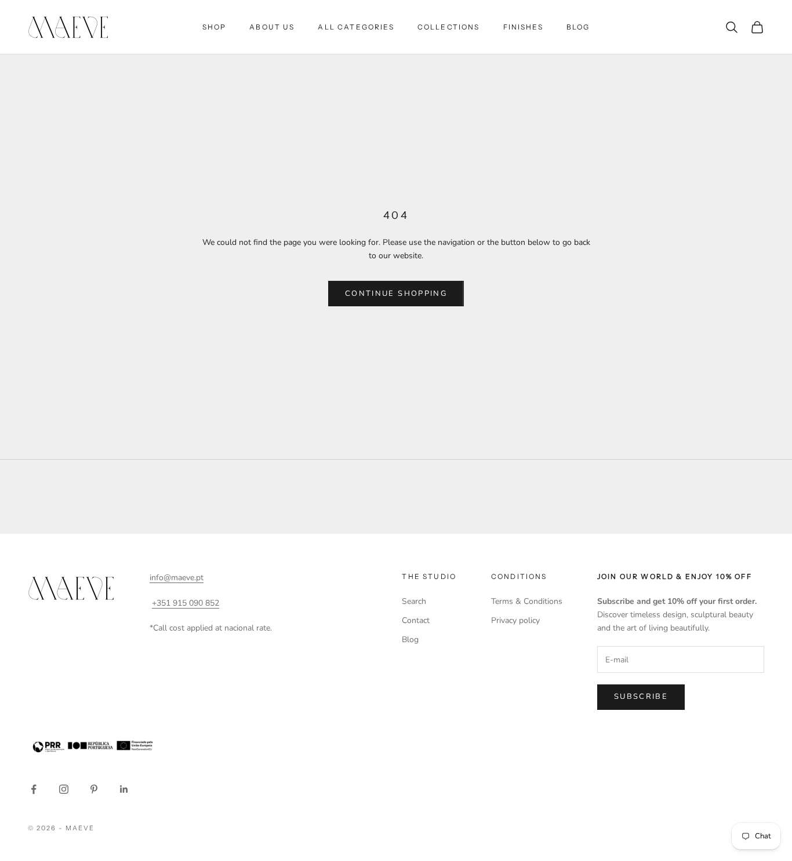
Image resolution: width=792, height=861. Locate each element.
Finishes (523, 27)
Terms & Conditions (526, 601)
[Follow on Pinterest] (94, 789)
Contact (416, 620)
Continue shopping (396, 293)
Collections (448, 27)
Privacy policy (515, 620)
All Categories (356, 27)
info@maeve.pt (177, 577)
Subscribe (641, 696)
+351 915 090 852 (185, 603)
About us (272, 27)
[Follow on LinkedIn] (124, 789)
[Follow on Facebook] (33, 789)
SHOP (214, 27)
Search (414, 601)
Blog (578, 27)
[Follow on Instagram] (64, 789)
